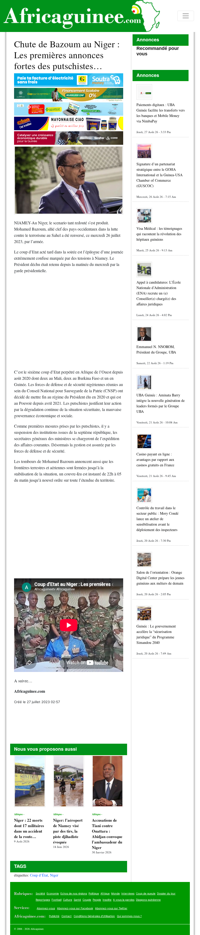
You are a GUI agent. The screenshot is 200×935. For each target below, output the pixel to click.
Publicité (54, 916)
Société (40, 893)
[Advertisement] (68, 323)
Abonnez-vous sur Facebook (75, 908)
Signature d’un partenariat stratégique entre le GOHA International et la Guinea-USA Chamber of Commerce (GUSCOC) (159, 174)
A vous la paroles (123, 899)
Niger (54, 875)
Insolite (107, 899)
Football (56, 899)
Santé (77, 899)
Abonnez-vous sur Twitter (111, 908)
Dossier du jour (166, 893)
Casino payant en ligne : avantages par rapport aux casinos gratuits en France (155, 459)
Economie (53, 893)
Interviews (127, 893)
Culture (67, 899)
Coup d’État (39, 875)
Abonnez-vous (46, 908)
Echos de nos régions (73, 893)
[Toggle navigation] (185, 16)
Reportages (43, 899)
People (97, 899)
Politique (94, 893)
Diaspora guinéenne (148, 899)
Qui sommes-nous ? (129, 916)
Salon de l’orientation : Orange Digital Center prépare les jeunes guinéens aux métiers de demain (160, 578)
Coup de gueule (145, 893)
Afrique (105, 893)
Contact (66, 916)
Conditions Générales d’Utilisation (94, 916)
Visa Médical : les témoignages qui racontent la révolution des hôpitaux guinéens (159, 234)
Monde (115, 893)
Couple (87, 899)
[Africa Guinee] (80, 16)
